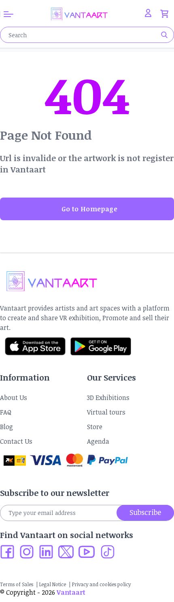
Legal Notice (52, 584)
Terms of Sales (16, 584)
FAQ (5, 412)
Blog (6, 426)
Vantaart (71, 592)
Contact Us (16, 441)
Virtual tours (106, 412)
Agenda (98, 441)
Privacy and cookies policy (101, 584)
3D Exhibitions (108, 397)
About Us (13, 397)
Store (94, 426)
